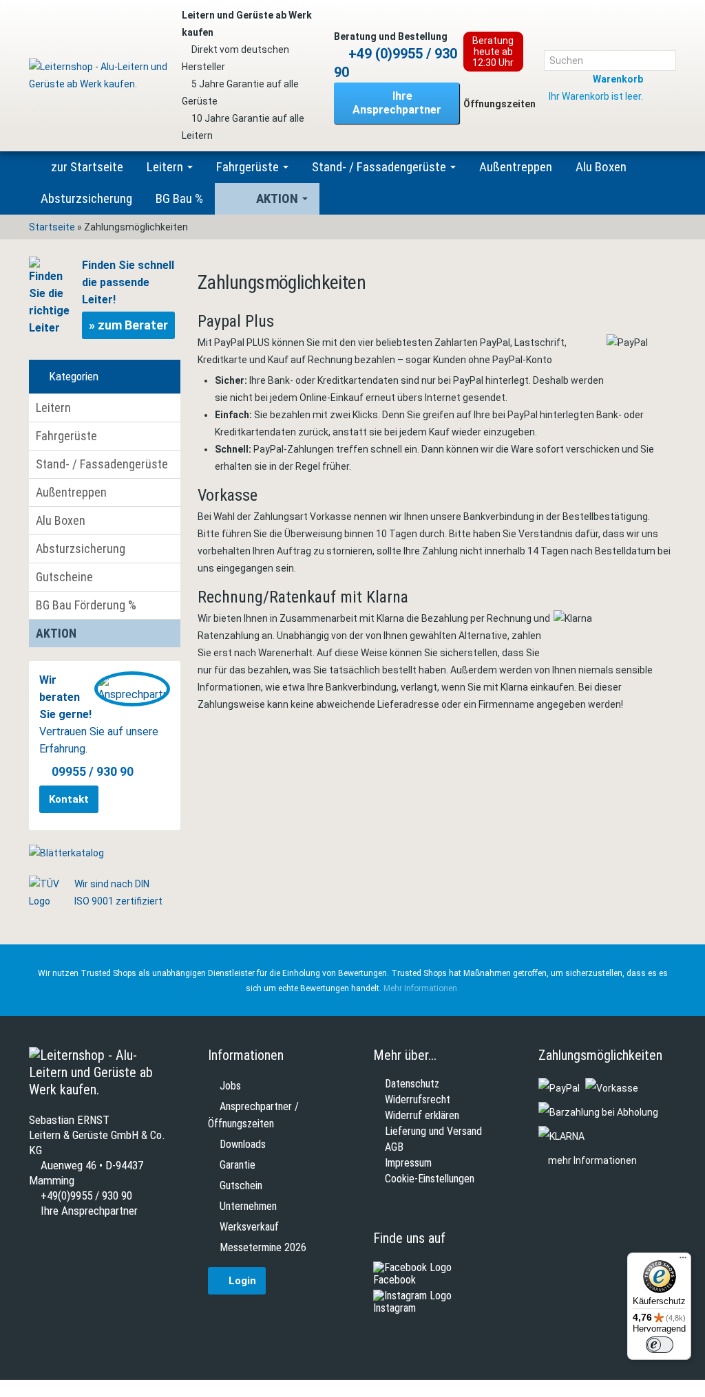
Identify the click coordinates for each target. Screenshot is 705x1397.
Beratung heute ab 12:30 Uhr (493, 51)
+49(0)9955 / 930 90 (85, 1195)
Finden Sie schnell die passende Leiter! (128, 295)
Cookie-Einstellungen (429, 1179)
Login (241, 1281)
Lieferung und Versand (433, 1131)
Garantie (237, 1164)
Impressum (408, 1163)
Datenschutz (412, 1084)
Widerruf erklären (422, 1115)
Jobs (230, 1085)
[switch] (659, 1344)
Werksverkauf (249, 1226)
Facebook (394, 1279)
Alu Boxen (601, 167)
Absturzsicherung (86, 198)
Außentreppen (515, 167)
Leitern (166, 167)
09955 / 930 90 (93, 771)
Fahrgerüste (249, 167)
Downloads (243, 1144)
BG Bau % (179, 198)
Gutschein (241, 1185)
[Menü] (683, 1261)
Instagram (394, 1307)
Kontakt (69, 799)
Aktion (278, 198)
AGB (394, 1147)
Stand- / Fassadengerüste (380, 167)
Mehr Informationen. (421, 988)
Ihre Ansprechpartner (396, 102)
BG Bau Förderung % (86, 605)
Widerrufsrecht (417, 1100)
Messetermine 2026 (263, 1247)
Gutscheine (64, 577)
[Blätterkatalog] (66, 852)
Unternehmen (248, 1206)
